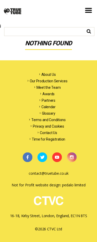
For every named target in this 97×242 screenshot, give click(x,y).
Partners (48, 100)
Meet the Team (48, 87)
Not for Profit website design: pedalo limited (49, 184)
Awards (48, 94)
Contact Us (48, 133)
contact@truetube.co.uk (49, 173)
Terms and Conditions (48, 120)
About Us (48, 74)
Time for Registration (48, 139)
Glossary (48, 113)
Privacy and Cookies (48, 126)
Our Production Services (49, 81)
